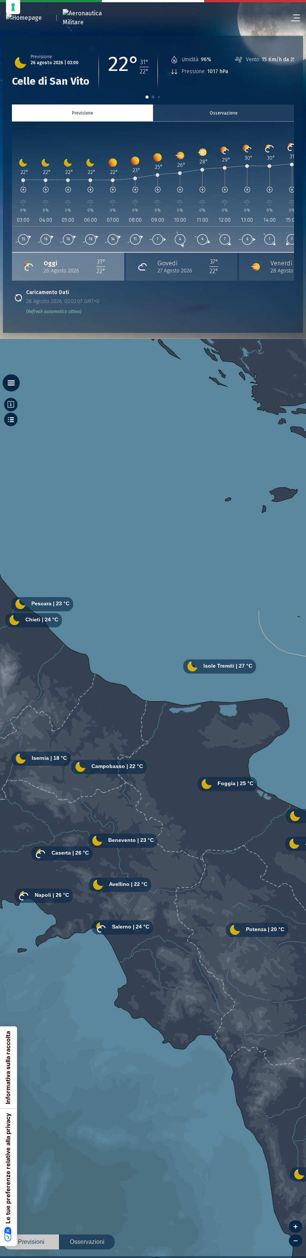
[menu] (292, 17)
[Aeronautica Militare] (92, 18)
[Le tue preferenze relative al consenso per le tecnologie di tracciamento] (13, 7)
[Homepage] (24, 18)
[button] (147, 97)
